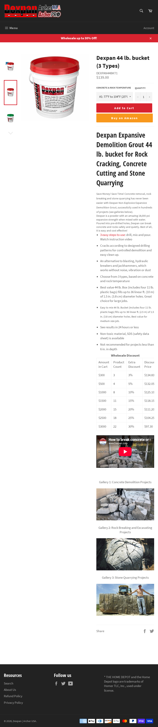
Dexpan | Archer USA (24, 721)
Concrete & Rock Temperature (113, 87)
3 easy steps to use (112, 235)
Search (8, 683)
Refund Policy (13, 696)
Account (149, 28)
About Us (10, 690)
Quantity (140, 88)
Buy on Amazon (124, 118)
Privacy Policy (13, 702)
